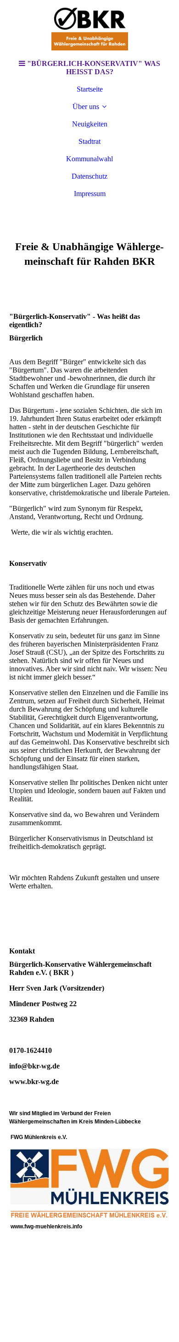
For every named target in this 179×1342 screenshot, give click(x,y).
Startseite (90, 89)
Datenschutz (89, 176)
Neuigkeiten (89, 124)
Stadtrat (89, 141)
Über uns (86, 106)
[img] (89, 27)
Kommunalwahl (89, 159)
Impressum (90, 193)
